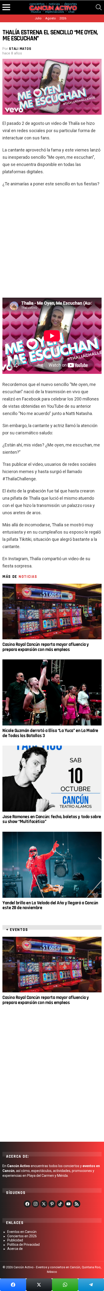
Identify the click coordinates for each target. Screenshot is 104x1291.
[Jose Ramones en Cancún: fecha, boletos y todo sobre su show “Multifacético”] (52, 779)
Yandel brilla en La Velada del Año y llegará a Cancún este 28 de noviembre (50, 905)
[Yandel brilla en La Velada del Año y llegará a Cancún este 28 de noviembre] (52, 865)
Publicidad (15, 1240)
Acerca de (15, 1249)
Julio (38, 18)
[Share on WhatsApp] (65, 1284)
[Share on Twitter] (39, 1284)
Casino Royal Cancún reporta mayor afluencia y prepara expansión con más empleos (45, 647)
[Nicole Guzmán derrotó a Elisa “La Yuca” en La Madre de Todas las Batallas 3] (52, 692)
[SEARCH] (99, 7)
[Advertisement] (52, 244)
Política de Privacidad (23, 1244)
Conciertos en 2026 (22, 1236)
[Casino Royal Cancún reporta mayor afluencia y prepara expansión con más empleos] (52, 612)
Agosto (50, 18)
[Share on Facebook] (13, 1284)
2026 (62, 18)
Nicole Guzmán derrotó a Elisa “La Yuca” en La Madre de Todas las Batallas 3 (50, 733)
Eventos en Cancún (22, 1232)
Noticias (28, 576)
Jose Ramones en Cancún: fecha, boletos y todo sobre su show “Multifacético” (51, 819)
